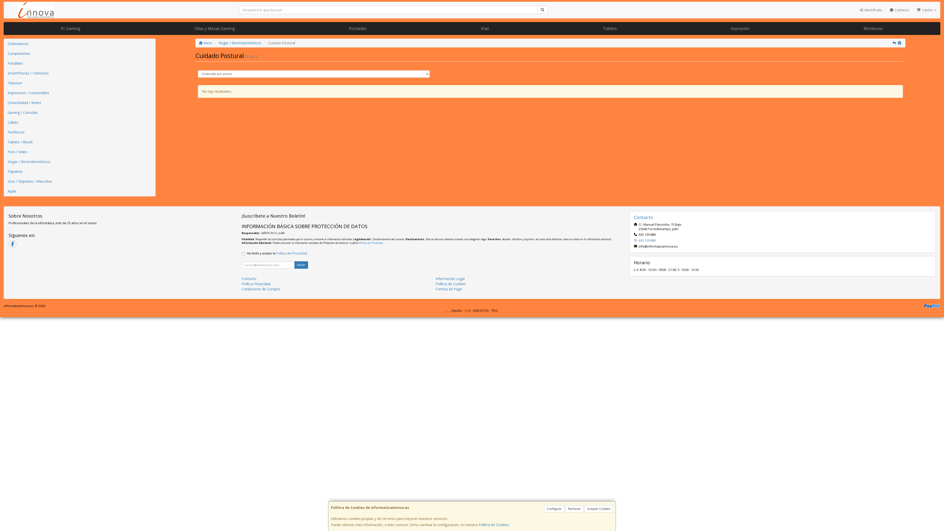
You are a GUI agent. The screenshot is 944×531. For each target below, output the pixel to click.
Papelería (15, 171)
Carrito (927, 10)
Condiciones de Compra (261, 289)
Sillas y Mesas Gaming (214, 28)
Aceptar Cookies (598, 509)
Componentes (19, 53)
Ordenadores (18, 43)
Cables (13, 122)
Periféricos (16, 132)
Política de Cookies (494, 524)
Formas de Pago (449, 289)
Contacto (901, 10)
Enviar (301, 265)
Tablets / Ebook (20, 142)
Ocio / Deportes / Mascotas (30, 181)
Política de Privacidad (371, 243)
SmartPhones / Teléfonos (28, 73)
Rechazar (574, 509)
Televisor (15, 83)
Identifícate (872, 10)
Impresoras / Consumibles (28, 92)
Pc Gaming (70, 28)
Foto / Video (17, 151)
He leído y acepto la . (277, 253)
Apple (12, 191)
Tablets (610, 28)
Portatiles (358, 28)
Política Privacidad (256, 283)
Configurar (554, 509)
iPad (485, 28)
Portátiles (15, 63)
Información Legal (450, 278)
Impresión (740, 28)
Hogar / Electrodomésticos (29, 161)
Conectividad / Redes (24, 102)
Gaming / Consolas (23, 112)
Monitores (873, 28)
